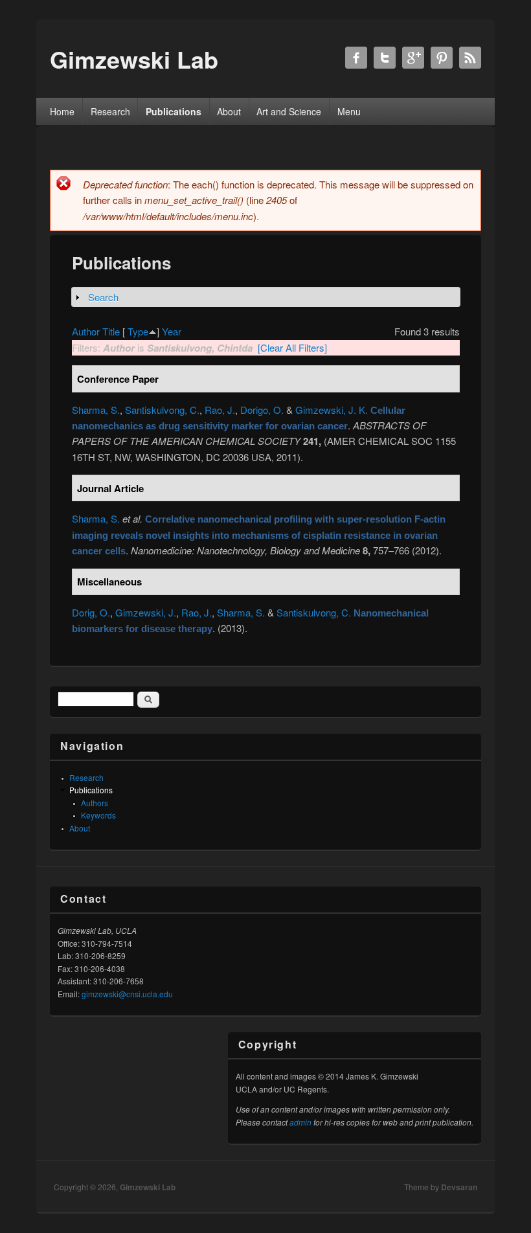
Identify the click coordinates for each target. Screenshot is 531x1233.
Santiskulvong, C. (162, 409)
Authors (94, 802)
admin (300, 1121)
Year (171, 331)
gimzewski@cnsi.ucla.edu (127, 993)
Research (110, 111)
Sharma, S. (96, 409)
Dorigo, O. (262, 409)
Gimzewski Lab (147, 1187)
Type (138, 331)
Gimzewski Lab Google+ (413, 58)
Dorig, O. (91, 612)
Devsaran (459, 1187)
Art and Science (288, 111)
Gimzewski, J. (145, 612)
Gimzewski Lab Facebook (356, 58)
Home (62, 111)
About (229, 111)
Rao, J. (220, 409)
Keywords (98, 814)
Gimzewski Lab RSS (470, 58)
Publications (173, 111)
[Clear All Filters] (292, 347)
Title (111, 331)
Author (86, 331)
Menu (349, 111)
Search (103, 297)
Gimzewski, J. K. (331, 409)
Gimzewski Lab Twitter (385, 58)
